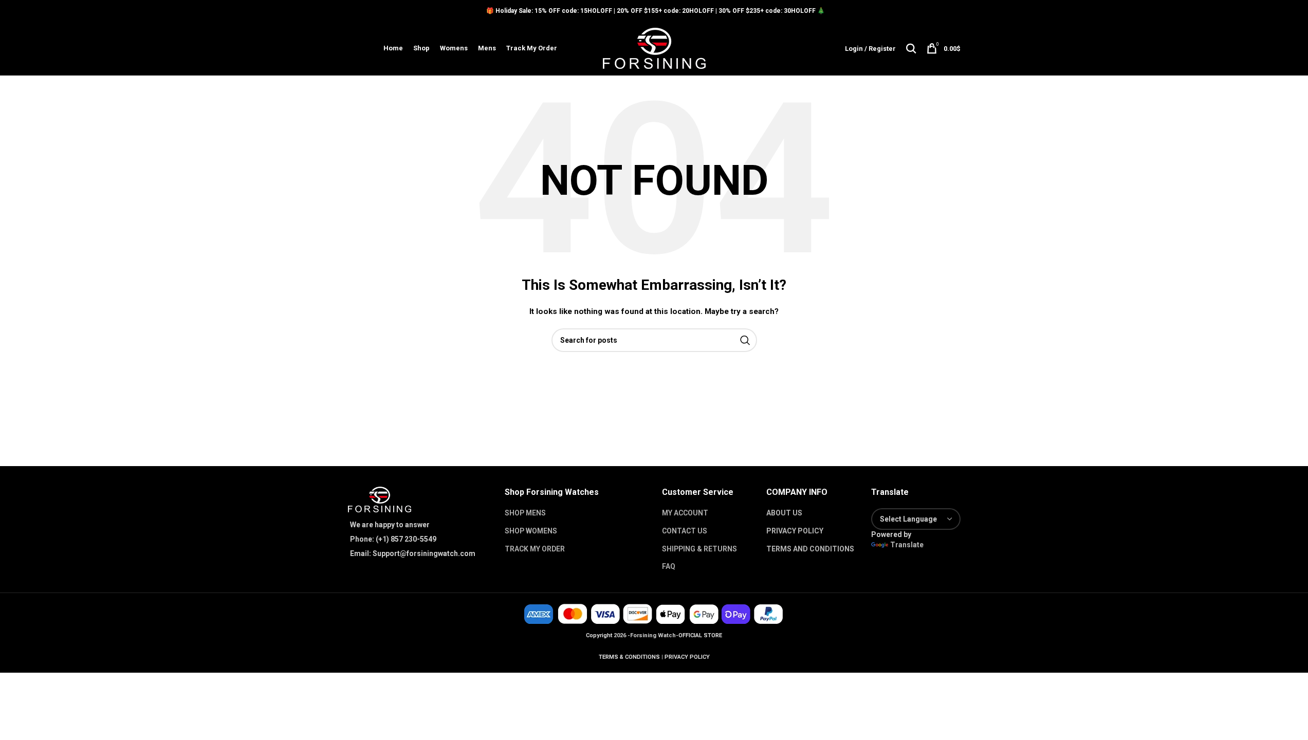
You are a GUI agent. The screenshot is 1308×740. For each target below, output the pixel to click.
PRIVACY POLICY (794, 531)
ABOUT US (784, 513)
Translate (907, 545)
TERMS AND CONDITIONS (810, 549)
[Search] (911, 48)
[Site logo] (654, 48)
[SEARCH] (745, 340)
